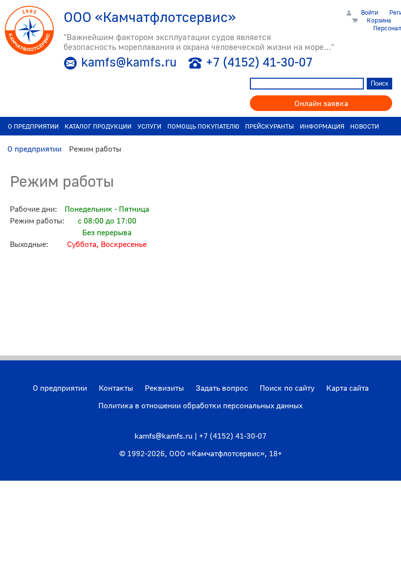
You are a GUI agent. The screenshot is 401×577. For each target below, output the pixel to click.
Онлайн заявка (321, 103)
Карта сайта (347, 388)
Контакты (116, 388)
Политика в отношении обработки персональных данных (200, 405)
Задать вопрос (222, 388)
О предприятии (60, 388)
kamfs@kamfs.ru (129, 61)
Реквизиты (164, 388)
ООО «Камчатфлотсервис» (217, 453)
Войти (369, 12)
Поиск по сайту (287, 388)
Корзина (379, 20)
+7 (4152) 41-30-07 (259, 61)
